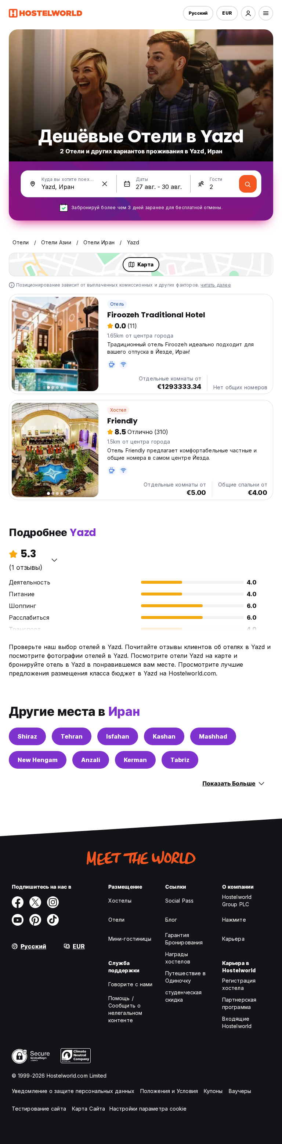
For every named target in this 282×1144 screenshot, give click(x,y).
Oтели (116, 920)
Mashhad (213, 736)
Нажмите (234, 920)
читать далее (215, 285)
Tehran (72, 736)
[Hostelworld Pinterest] (35, 920)
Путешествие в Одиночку (185, 977)
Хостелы (119, 900)
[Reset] (104, 184)
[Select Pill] (248, 13)
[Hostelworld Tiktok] (53, 920)
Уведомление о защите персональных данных (73, 1091)
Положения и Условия (169, 1091)
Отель (117, 304)
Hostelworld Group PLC (237, 900)
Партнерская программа (239, 1003)
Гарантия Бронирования (184, 939)
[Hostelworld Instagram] (53, 902)
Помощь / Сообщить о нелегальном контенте (125, 1009)
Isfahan (117, 736)
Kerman (135, 760)
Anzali (90, 760)
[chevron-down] (54, 560)
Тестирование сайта (39, 1108)
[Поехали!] (248, 184)
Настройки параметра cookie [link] (148, 1108)
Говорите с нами (130, 984)
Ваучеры (240, 1091)
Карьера (233, 939)
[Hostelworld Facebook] (18, 902)
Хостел (118, 410)
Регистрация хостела (239, 984)
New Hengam (38, 760)
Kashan (164, 736)
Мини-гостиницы (129, 939)
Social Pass (179, 900)
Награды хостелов (177, 958)
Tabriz (179, 760)
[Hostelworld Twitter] (35, 902)
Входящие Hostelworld (237, 1022)
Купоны (213, 1091)
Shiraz (27, 736)
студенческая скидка (183, 996)
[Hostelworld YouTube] (18, 920)
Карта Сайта (88, 1108)
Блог (171, 920)
